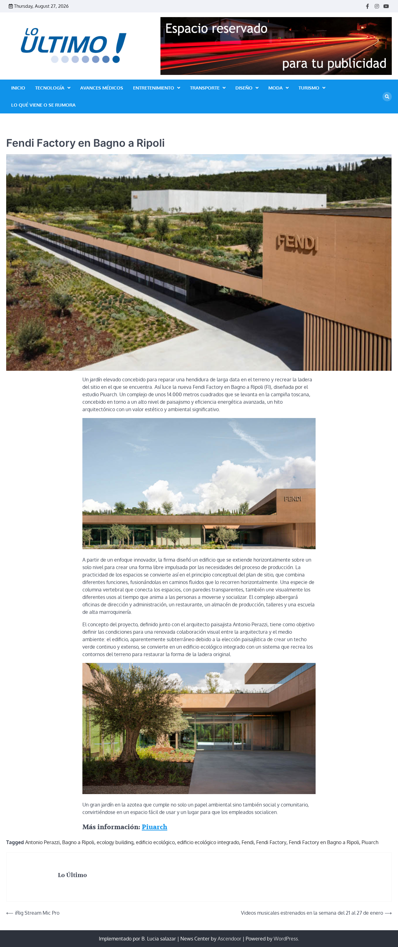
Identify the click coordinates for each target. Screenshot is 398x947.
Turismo (308, 88)
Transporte (205, 88)
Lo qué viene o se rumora (43, 105)
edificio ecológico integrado (208, 842)
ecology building (115, 842)
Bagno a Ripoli (78, 842)
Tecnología (49, 88)
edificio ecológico (155, 842)
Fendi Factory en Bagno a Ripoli (324, 842)
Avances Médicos (101, 88)
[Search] (387, 96)
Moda (275, 88)
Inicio (18, 88)
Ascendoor (229, 939)
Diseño (243, 88)
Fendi (248, 842)
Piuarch (154, 827)
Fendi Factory (271, 842)
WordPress (286, 939)
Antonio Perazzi (42, 842)
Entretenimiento (153, 88)
